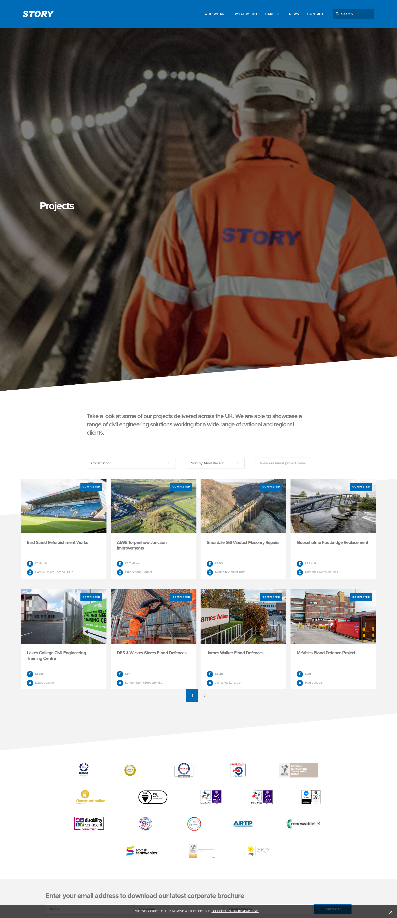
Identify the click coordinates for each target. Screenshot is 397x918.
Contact (315, 14)
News (294, 14)
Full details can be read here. (235, 911)
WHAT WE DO (246, 14)
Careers (273, 14)
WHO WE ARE (215, 14)
